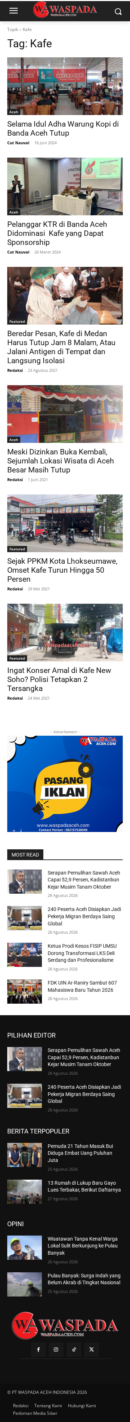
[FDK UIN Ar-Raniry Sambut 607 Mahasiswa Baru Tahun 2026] (24, 991)
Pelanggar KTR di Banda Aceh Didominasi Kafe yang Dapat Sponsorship (57, 233)
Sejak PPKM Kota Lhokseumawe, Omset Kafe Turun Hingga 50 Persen (62, 570)
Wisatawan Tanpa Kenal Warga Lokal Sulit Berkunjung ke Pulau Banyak (83, 1246)
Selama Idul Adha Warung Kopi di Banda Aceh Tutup (63, 128)
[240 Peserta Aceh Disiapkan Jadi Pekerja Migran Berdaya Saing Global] (24, 918)
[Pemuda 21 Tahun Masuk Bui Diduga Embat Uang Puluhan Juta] (24, 1155)
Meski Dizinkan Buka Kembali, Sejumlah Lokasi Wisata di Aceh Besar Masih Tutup (60, 461)
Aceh (13, 111)
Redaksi (15, 370)
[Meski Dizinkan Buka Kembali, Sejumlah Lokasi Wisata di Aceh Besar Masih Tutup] (65, 414)
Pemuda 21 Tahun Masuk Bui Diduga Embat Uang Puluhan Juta (80, 1153)
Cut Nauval (18, 142)
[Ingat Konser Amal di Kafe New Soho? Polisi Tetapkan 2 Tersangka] (65, 632)
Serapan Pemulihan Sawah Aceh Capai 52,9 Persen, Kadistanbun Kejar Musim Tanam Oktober (84, 880)
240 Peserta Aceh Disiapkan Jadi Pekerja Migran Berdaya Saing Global (84, 916)
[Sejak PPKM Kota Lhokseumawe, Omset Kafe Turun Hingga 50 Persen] (65, 523)
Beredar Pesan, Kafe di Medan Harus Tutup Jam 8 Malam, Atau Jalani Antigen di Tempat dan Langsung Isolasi (61, 347)
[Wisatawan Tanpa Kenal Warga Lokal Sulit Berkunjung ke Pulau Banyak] (24, 1248)
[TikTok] (74, 1350)
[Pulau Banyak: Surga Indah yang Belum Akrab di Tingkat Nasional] (24, 1284)
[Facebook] (38, 1350)
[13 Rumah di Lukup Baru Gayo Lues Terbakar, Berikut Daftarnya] (24, 1192)
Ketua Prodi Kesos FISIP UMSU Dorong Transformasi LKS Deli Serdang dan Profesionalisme (82, 953)
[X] (91, 1350)
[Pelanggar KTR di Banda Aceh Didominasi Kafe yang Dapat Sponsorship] (65, 186)
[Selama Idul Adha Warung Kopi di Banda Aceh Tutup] (65, 86)
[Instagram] (56, 1350)
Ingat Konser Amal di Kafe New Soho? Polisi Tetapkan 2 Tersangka (59, 679)
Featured (17, 321)
